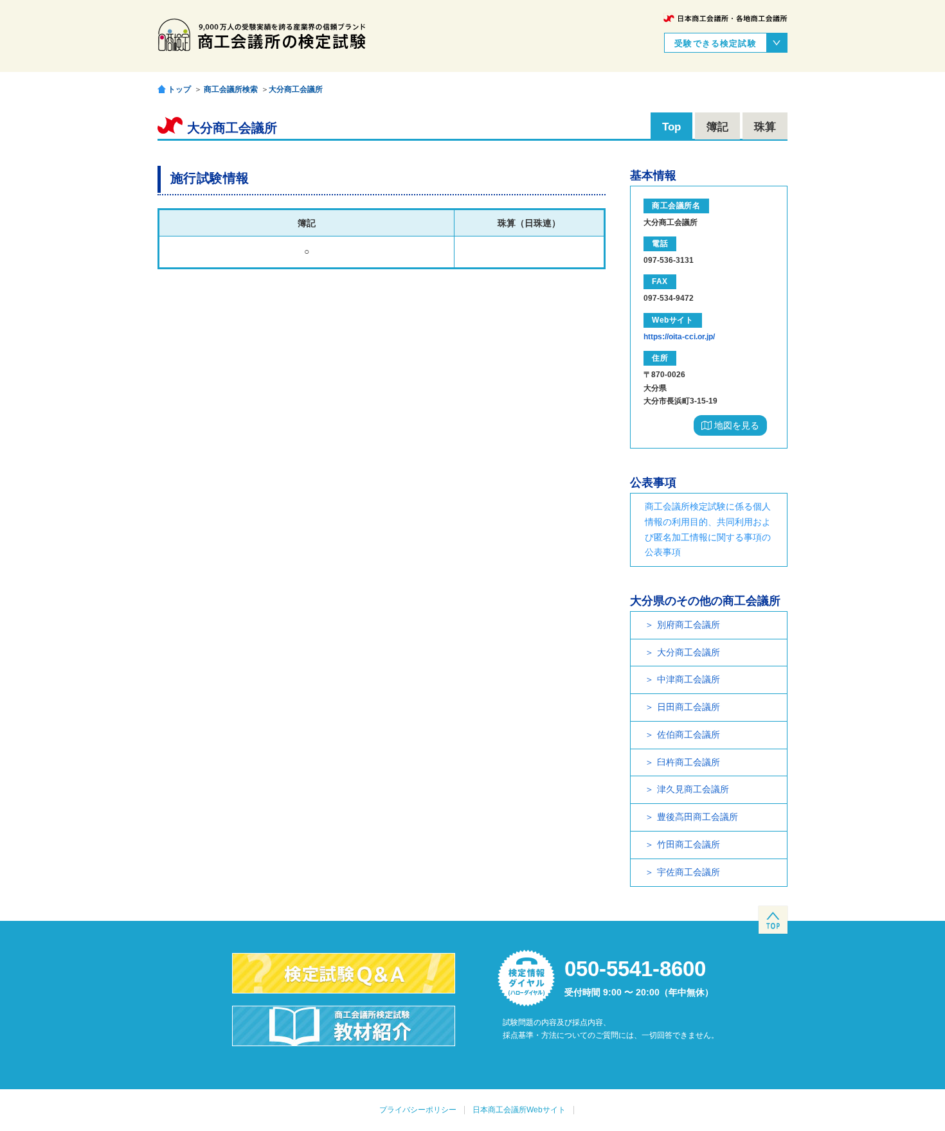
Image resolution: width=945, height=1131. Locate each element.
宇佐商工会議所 (688, 872)
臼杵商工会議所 (688, 762)
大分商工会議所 (296, 89)
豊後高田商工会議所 (697, 817)
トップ (179, 89)
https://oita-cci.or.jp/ (679, 336)
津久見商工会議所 (693, 789)
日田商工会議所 (688, 707)
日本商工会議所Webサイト (519, 1109)
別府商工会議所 (688, 624)
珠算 (765, 127)
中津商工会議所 (688, 679)
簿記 (717, 127)
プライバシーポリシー (417, 1109)
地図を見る (735, 425)
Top (671, 127)
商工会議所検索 (231, 89)
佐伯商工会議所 (688, 734)
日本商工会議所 (725, 18)
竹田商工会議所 (688, 844)
